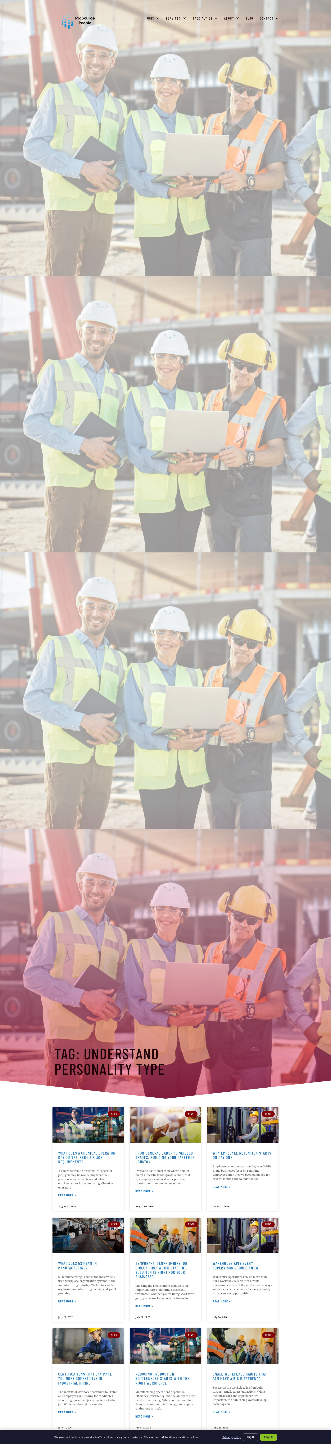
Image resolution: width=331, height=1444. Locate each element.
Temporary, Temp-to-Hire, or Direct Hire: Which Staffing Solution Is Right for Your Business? (161, 1270)
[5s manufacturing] (88, 1236)
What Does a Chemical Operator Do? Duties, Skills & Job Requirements (86, 1157)
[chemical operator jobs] (88, 1125)
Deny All (250, 1437)
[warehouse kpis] (243, 1236)
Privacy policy (231, 1437)
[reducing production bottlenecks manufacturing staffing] (165, 1346)
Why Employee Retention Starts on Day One (242, 1155)
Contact (270, 19)
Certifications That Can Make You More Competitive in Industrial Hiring (85, 1378)
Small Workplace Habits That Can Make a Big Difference (240, 1376)
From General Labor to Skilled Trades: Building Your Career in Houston (165, 1157)
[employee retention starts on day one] (243, 1125)
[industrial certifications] (88, 1346)
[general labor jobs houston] (165, 1125)
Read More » (67, 1195)
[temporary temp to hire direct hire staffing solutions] (165, 1236)
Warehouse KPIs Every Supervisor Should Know (236, 1265)
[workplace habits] (243, 1346)
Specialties (206, 19)
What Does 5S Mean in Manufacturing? (77, 1265)
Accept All (268, 1437)
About (232, 19)
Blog (250, 19)
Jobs (153, 19)
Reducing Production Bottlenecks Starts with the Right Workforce (162, 1378)
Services (177, 19)
